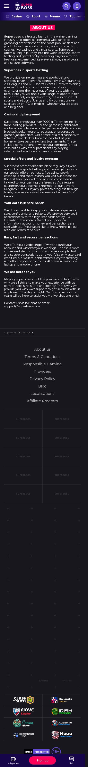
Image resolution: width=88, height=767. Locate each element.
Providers (42, 371)
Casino (16, 16)
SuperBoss (10, 332)
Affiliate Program (42, 401)
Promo (55, 16)
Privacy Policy (42, 379)
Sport (36, 16)
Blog (42, 386)
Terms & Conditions (42, 356)
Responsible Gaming (42, 364)
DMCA (28, 752)
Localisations (42, 393)
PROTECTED (42, 752)
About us (42, 349)
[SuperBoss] (23, 6)
